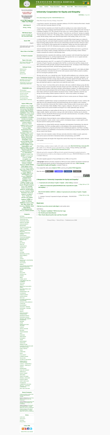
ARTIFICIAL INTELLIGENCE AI (26, 302)
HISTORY (22, 309)
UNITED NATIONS (23, 296)
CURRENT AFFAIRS (24, 356)
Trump (28, 196)
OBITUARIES (22, 374)
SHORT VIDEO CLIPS (24, 381)
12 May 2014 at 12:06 (84, 195)
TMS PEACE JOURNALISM (25, 227)
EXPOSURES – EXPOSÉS (25, 308)
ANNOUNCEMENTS (24, 224)
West (32, 206)
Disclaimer (22, 420)
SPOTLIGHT (22, 283)
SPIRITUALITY (23, 371)
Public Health (29, 183)
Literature (24, 163)
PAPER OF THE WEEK (24, 222)
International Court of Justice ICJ (27, 149)
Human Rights (24, 144)
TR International (23, 90)
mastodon (59, 171)
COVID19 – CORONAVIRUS (25, 363)
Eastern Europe (29, 125)
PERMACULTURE (23, 344)
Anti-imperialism (30, 107)
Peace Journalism (54, 6)
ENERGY (22, 264)
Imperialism (25, 146)
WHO (30, 209)
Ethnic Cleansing (27, 130)
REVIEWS (22, 321)
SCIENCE (22, 327)
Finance (26, 134)
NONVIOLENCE (23, 235)
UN (27, 197)
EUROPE (22, 275)
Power (28, 182)
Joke (30, 159)
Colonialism (24, 116)
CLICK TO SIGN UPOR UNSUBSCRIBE (26, 35)
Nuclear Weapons (27, 171)
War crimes (27, 204)
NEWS (21, 257)
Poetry (30, 180)
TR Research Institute (24, 96)
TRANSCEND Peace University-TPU (80, 146)
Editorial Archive (23, 69)
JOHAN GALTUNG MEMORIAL (26, 217)
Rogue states (24, 186)
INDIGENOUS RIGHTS (24, 315)
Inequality (31, 147)
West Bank (26, 207)
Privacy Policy (23, 421)
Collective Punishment (29, 114)
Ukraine (23, 197)
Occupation (23, 173)
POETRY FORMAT (23, 373)
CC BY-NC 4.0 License (86, 176)
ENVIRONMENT (23, 305)
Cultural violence (27, 122)
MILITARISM (22, 242)
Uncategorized (23, 382)
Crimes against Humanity (26, 119)
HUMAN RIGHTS (23, 246)
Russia (30, 186)
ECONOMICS (22, 338)
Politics (23, 182)
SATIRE (21, 323)
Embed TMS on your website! (27, 431)
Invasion (28, 154)
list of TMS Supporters (75, 168)
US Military (29, 201)
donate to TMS (56, 168)
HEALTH (21, 311)
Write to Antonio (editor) (81, 6)
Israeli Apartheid (29, 156)
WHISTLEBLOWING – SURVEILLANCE (24, 314)
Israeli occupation (27, 158)
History (30, 143)
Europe (30, 131)
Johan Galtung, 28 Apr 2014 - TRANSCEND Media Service (52, 17)
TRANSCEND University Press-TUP (60, 149)
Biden (26, 110)
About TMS (70, 6)
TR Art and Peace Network (25, 91)
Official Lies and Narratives (27, 173)
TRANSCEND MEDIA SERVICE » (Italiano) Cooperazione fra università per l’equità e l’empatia (62, 192)
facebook (68, 171)
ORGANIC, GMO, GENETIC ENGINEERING (25, 319)
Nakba (28, 169)
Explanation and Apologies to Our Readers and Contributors (27, 402)
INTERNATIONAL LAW (24, 291)
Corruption (31, 117)
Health (31, 141)
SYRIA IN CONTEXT (24, 294)
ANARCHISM (22, 342)
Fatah (22, 134)
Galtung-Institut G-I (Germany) (26, 99)
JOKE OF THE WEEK (24, 376)
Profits (31, 182)
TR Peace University (24, 93)
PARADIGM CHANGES (24, 317)
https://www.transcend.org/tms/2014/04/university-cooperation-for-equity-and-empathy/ (58, 186)
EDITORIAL (22, 216)
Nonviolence (24, 170)
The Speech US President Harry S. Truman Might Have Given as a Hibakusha (27, 406)
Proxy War (23, 183)
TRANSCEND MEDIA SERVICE (55, 2)
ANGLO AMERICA (23, 255)
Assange (22, 110)
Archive (46, 6)
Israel (23, 156)
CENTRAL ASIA (23, 274)
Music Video (23, 169)
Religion (26, 185)
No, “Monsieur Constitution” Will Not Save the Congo (52, 211)
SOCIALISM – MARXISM (25, 306)
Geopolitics (25, 139)
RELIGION (22, 330)
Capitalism (23, 113)
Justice (28, 160)
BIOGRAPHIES (23, 225)
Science (23, 188)
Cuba (32, 120)
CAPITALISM (22, 303)
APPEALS (22, 284)
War (22, 204)
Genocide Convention (27, 138)
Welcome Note (23, 73)
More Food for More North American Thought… (26, 395)
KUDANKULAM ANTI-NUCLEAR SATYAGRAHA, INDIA (26, 347)
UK (31, 196)
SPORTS (21, 366)
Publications (22, 72)
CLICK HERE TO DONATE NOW (27, 13)
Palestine (29, 176)
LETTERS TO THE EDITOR (25, 359)
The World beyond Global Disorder (47, 213)
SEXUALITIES (23, 358)
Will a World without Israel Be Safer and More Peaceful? (52, 215)
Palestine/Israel (27, 177)
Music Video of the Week (25, 388)
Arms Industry (29, 109)
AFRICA (21, 250)
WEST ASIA (22, 297)
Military (27, 166)
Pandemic (25, 179)
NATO (32, 169)
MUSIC (21, 353)
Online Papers (23, 70)
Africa (27, 106)
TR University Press (24, 98)
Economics (29, 127)
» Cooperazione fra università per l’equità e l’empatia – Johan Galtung (55, 183)
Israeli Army (25, 157)
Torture (23, 196)
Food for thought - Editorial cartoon (27, 135)
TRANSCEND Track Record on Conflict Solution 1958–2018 (26, 83)
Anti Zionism (23, 109)
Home (41, 6)
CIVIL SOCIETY (23, 354)
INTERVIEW (22, 335)
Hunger (31, 144)
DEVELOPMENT (23, 341)
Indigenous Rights (24, 147)
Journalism (23, 160)
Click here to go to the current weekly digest (48, 206)
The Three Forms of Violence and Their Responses (27, 399)
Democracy (25, 123)
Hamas (27, 141)
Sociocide (22, 191)
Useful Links (22, 417)
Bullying (31, 111)
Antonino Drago (23, 409)
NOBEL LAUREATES (24, 228)
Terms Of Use (22, 418)
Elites (29, 128)
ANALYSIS (22, 244)
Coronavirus (23, 117)
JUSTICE (22, 258)
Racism (22, 185)
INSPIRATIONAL (23, 368)
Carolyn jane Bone (23, 394)
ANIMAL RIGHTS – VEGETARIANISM (24, 362)
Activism (23, 106)
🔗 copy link (76, 171)
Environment (25, 130)
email (48, 171)
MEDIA (21, 277)
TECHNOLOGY (23, 247)
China (28, 113)
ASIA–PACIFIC (23, 262)
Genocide (29, 137)
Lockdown (29, 163)
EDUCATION (22, 272)
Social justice (29, 189)
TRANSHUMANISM (24, 331)
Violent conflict (30, 202)
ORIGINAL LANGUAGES (25, 377)
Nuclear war (30, 170)
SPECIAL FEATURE (24, 328)
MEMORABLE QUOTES (25, 253)
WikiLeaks (22, 210)
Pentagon (25, 180)
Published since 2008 (71, 220)
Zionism (31, 210)
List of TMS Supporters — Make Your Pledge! (27, 21)
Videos (63, 6)
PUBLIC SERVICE (23, 348)
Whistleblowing (25, 209)
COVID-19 (24, 119)
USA (28, 199)
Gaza (23, 137)
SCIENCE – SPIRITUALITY (25, 365)
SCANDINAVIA (23, 293)
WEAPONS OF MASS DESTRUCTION (24, 239)
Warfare (27, 206)
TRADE (21, 339)
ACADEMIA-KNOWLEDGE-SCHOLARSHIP (25, 300)
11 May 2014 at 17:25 (84, 184)
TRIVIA (21, 350)
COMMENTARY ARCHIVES (25, 384)
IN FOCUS (22, 249)
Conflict (30, 116)
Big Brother (30, 110)
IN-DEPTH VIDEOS (24, 379)
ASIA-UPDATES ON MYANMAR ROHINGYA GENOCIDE (26, 266)
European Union (24, 133)
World (27, 210)
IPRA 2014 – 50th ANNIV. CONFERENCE (25, 386)
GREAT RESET (23, 336)
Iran (32, 154)
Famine (31, 133)
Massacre (22, 164)
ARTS (21, 333)
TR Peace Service (23, 94)
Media (27, 165)
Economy (25, 128)
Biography (22, 111)
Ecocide (24, 126)
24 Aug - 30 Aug (27, 27)
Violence (23, 203)
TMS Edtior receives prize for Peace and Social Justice (26, 80)
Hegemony (24, 143)
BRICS (27, 111)
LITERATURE (22, 351)
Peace (29, 179)
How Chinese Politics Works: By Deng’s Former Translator (26, 63)
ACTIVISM (22, 252)
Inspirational (24, 149)
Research (31, 185)
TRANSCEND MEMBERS (25, 237)
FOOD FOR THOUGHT (24, 370)
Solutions (27, 191)
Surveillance (29, 194)
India (31, 146)
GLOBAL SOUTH (23, 279)
